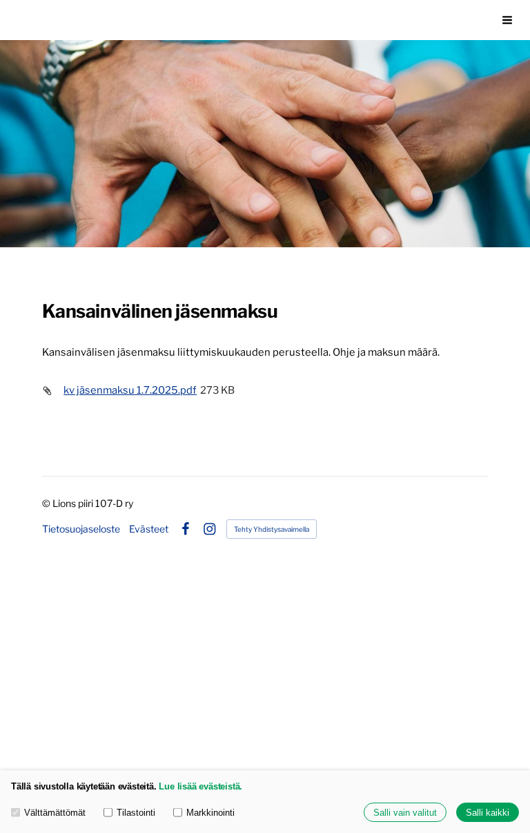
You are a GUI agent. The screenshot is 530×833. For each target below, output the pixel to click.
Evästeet (148, 529)
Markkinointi (210, 812)
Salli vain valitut (405, 812)
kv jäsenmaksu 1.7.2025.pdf (130, 390)
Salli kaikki (487, 812)
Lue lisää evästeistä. (200, 786)
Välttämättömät (55, 812)
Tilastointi (136, 812)
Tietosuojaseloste (81, 529)
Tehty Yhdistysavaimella (271, 529)
